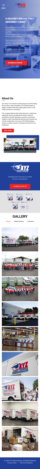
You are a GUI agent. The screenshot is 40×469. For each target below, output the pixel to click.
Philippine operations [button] (19, 221)
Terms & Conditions (26, 463)
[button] (3, 5)
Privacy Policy (12, 463)
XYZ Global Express (15, 461)
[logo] (20, 5)
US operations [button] (30, 221)
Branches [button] (8, 221)
